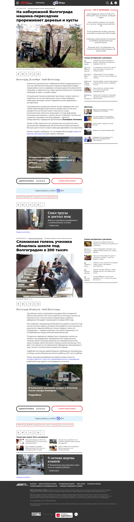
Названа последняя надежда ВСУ (104, 130)
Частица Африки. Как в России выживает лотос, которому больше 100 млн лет (104, 278)
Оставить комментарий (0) (67, 181)
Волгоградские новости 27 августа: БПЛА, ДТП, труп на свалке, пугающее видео (101, 15)
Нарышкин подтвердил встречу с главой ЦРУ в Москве (103, 110)
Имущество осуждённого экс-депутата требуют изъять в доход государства (69, 441)
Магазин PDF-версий (94, 484)
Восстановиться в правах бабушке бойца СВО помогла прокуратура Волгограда (35, 448)
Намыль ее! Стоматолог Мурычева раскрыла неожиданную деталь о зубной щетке (104, 96)
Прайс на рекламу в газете (47, 484)
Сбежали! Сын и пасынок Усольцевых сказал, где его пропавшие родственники (105, 264)
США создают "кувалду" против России (103, 124)
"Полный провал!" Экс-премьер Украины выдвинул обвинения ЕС (104, 117)
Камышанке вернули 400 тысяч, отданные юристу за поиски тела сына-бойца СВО (36, 441)
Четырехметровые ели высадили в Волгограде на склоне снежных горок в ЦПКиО (51, 160)
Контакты (33, 484)
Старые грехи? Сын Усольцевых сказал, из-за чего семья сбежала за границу (105, 76)
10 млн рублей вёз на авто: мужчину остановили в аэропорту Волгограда (101, 32)
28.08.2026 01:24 (21, 238)
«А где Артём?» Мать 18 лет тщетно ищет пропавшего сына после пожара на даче (104, 69)
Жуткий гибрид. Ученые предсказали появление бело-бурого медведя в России (105, 82)
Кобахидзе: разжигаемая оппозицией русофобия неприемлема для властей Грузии (101, 40)
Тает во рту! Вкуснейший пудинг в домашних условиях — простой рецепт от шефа (104, 257)
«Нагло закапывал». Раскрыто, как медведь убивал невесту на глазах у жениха (105, 250)
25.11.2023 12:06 (21, 8)
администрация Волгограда (25, 69)
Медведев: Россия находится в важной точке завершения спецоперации (103, 139)
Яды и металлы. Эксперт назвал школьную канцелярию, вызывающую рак (103, 89)
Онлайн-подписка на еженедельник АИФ (43, 486)
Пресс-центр (81, 484)
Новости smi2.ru (23, 232)
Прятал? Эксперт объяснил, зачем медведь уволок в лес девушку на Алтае (104, 271)
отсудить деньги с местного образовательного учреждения (53, 359)
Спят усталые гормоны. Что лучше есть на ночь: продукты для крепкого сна (101, 24)
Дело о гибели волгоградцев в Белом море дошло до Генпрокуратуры (68, 448)
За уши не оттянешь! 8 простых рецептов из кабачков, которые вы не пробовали (105, 243)
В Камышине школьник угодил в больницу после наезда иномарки (53, 389)
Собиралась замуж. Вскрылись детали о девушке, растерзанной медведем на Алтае (104, 62)
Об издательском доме (66, 484)
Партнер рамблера (48, 514)
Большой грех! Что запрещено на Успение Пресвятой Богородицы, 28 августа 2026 (101, 49)
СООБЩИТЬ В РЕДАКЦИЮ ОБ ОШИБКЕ (71, 486)
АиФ (30, 299)
